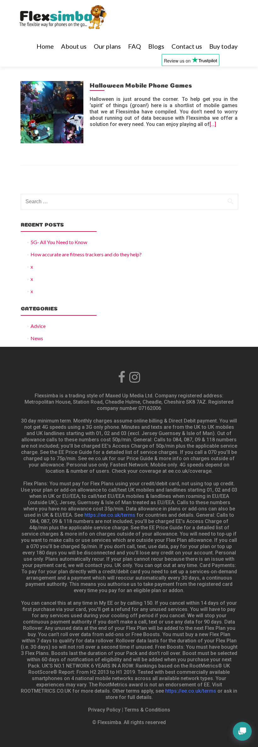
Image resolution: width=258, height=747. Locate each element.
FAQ (134, 46)
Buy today (223, 46)
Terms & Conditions (147, 710)
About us (74, 46)
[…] (213, 124)
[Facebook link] (121, 375)
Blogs (156, 46)
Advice (38, 326)
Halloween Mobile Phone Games (141, 84)
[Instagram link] (134, 375)
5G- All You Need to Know (59, 242)
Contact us (186, 46)
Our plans (107, 46)
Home (45, 46)
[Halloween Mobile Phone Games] (51, 112)
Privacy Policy (104, 710)
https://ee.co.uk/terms (109, 515)
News (37, 338)
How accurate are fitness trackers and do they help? (86, 254)
